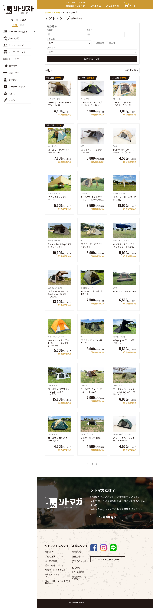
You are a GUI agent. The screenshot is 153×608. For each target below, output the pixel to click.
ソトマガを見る (106, 517)
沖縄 (15, 25)
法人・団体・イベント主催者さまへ (57, 582)
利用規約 (76, 567)
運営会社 (76, 556)
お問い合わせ (78, 551)
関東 (22, 25)
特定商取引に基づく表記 (80, 577)
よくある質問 (112, 5)
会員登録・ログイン (76, 4)
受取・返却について (54, 565)
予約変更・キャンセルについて (57, 575)
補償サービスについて (55, 569)
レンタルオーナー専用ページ (107, 559)
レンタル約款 (78, 571)
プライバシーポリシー (80, 561)
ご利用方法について (54, 556)
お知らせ (49, 551)
